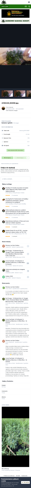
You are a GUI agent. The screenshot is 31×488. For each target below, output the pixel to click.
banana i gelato (7, 123)
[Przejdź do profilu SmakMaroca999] (3, 270)
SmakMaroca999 (10, 272)
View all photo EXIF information (15, 150)
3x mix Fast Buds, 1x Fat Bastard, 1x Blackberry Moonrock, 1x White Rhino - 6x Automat (15, 262)
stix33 (10, 288)
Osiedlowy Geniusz (9, 470)
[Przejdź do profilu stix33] (3, 287)
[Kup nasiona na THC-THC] (15, 13)
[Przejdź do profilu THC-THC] (3, 231)
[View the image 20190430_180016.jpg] (7, 93)
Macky (10, 192)
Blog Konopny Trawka (18, 192)
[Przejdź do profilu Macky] (3, 188)
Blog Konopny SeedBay (20, 203)
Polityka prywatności (9, 475)
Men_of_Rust (9, 257)
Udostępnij (8, 157)
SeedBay (11, 203)
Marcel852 (8, 278)
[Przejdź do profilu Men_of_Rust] (3, 251)
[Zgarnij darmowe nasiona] (15, 20)
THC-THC (11, 233)
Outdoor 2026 (9, 276)
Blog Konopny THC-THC (21, 233)
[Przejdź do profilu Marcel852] (3, 277)
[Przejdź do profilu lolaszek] (3, 108)
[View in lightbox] (15, 56)
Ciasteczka (24, 475)
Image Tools (24, 85)
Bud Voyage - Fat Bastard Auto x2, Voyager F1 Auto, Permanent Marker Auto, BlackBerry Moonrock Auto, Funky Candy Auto (17, 300)
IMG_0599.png (5, 468)
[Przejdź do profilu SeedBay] (3, 199)
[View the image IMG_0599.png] (15, 437)
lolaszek (11, 107)
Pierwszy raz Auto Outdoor (12, 245)
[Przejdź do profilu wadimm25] (3, 246)
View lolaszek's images (12, 110)
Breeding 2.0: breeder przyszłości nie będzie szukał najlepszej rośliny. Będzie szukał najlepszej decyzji (17, 189)
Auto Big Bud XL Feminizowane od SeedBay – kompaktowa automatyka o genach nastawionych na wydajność (17, 200)
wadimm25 (8, 247)
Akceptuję (26, 482)
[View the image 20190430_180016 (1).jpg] (19, 93)
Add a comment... (8, 179)
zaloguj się (20, 171)
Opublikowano (19, 288)
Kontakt (18, 475)
